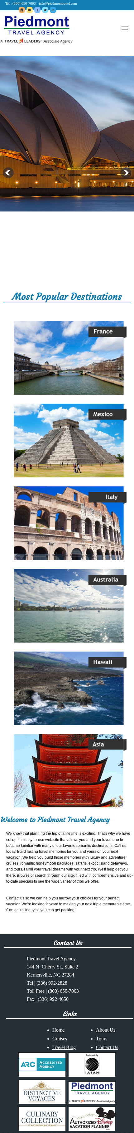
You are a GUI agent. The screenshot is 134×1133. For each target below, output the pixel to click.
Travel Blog (64, 1047)
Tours (101, 1038)
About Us (105, 1030)
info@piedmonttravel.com (58, 3)
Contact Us (107, 1047)
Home (58, 1030)
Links (70, 1014)
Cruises (59, 1038)
